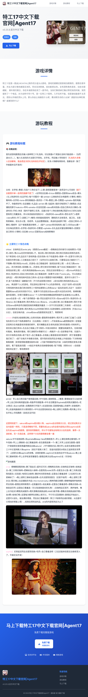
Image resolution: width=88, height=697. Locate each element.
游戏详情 (52, 3)
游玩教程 (66, 3)
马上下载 (80, 3)
